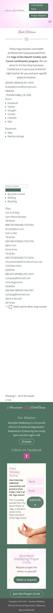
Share (8, 99)
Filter (8, 208)
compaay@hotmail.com (18, 278)
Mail (10, 121)
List (7, 212)
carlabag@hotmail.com (17, 294)
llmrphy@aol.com (14, 229)
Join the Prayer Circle (26, 594)
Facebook (13, 103)
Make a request (26, 580)
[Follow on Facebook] (27, 456)
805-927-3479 (27, 274)
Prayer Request (38, 15)
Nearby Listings (16, 136)
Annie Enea (11, 249)
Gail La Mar (11, 233)
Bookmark (10, 128)
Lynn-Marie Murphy (15, 216)
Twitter (11, 106)
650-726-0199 (27, 241)
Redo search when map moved (29, 306)
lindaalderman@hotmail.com (20, 86)
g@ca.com (10, 245)
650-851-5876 (27, 82)
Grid (12, 212)
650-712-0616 (27, 257)
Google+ (12, 110)
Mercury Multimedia (26, 609)
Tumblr (11, 114)
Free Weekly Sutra (37, 7)
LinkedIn (12, 117)
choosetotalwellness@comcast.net (23, 261)
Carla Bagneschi (13, 282)
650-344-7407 (27, 290)
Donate (26, 441)
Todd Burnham (13, 265)
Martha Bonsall (13, 298)
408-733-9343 (27, 224)
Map (10, 132)
